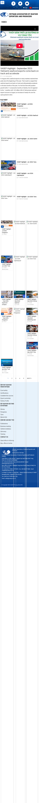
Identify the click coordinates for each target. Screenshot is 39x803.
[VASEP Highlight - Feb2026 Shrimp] (32, 328)
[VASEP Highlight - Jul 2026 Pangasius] (7, 224)
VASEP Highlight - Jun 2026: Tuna (26, 196)
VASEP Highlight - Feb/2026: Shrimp (32, 334)
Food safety (3, 390)
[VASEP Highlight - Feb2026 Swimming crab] (32, 311)
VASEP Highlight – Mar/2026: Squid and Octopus (6, 302)
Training (2, 434)
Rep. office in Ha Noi (6, 443)
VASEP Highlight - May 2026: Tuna (32, 351)
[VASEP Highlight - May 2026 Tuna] (32, 345)
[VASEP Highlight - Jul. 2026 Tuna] (7, 259)
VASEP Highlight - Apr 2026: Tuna (6, 368)
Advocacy (3, 431)
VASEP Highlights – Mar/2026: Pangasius (6, 318)
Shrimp (2, 409)
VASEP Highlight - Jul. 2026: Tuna (26, 162)
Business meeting (5, 426)
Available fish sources (6, 395)
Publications (4, 423)
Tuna (1, 414)
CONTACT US (4, 437)
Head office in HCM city (7, 440)
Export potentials (5, 398)
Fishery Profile (4, 401)
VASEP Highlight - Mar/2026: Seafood (19, 301)
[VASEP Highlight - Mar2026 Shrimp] (32, 294)
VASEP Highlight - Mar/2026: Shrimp (32, 300)
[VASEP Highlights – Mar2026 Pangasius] (7, 311)
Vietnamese (35, 7)
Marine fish (3, 417)
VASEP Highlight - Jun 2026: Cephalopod (25, 174)
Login (26, 7)
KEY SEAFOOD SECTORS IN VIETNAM (7, 405)
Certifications (4, 393)
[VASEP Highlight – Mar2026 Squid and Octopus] (7, 294)
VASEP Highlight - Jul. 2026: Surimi (27, 138)
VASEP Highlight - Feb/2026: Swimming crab (32, 318)
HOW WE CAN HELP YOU (7, 420)
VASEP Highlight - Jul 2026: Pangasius (25, 105)
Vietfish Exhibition (5, 429)
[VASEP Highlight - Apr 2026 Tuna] (7, 362)
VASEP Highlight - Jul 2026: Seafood (27, 115)
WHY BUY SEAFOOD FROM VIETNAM (5, 386)
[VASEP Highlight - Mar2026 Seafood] (19, 294)
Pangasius (3, 412)
